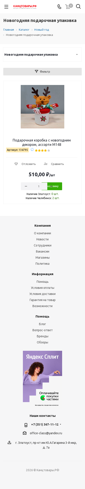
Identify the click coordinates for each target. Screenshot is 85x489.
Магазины (43, 257)
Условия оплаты (42, 287)
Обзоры (42, 342)
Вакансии (42, 251)
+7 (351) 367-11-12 (44, 424)
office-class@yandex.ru (46, 433)
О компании (42, 233)
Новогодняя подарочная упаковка (31, 54)
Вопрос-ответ (42, 330)
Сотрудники (42, 245)
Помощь (43, 281)
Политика (42, 263)
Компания (42, 225)
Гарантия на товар (43, 300)
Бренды (42, 336)
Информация (42, 274)
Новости (42, 239)
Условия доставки (42, 294)
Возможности (42, 306)
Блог (42, 324)
